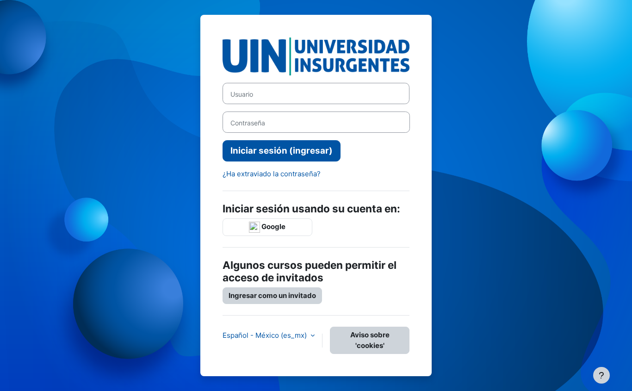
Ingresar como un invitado (272, 295)
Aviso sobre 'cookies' (370, 340)
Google (272, 226)
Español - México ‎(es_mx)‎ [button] (266, 335)
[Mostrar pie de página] (601, 375)
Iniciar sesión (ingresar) (281, 150)
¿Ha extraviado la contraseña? (272, 173)
